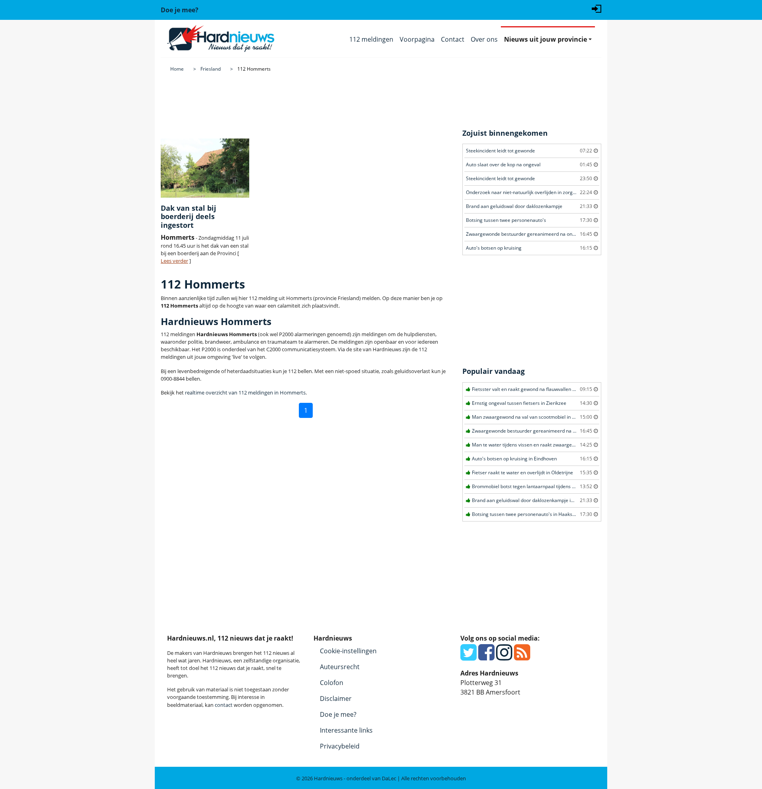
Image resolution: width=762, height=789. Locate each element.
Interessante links (346, 730)
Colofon (331, 682)
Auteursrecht (340, 666)
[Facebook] (486, 656)
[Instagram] (504, 656)
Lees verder (174, 260)
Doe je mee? (338, 714)
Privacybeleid (340, 746)
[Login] (596, 8)
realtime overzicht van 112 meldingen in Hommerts (245, 392)
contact (224, 704)
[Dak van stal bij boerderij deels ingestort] (205, 168)
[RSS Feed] (522, 656)
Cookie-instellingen (348, 651)
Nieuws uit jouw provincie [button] (545, 39)
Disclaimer (336, 698)
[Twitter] (468, 656)
